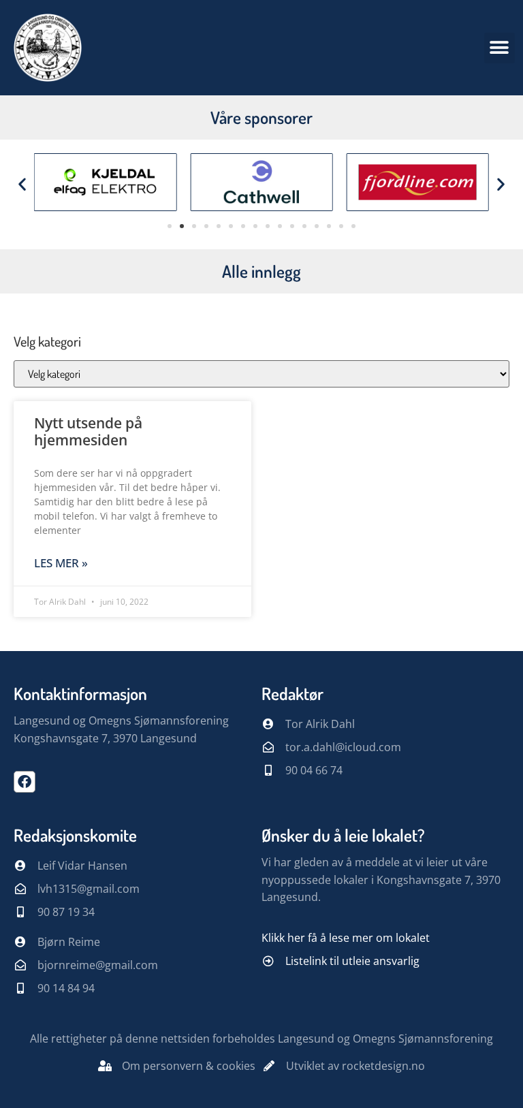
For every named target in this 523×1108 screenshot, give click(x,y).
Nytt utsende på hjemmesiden (88, 431)
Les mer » (61, 563)
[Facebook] (24, 782)
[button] (499, 48)
